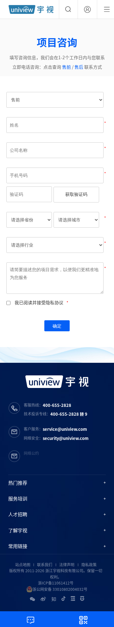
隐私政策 (89, 564)
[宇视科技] (31, 9)
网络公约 (31, 453)
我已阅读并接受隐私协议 (39, 302)
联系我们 (44, 564)
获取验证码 (76, 194)
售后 (79, 67)
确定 (57, 325)
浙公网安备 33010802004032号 (60, 589)
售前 (66, 67)
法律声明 (66, 564)
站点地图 (22, 564)
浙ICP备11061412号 (55, 583)
